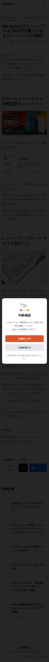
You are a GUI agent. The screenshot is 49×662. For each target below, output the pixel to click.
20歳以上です (24, 338)
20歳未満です (24, 347)
